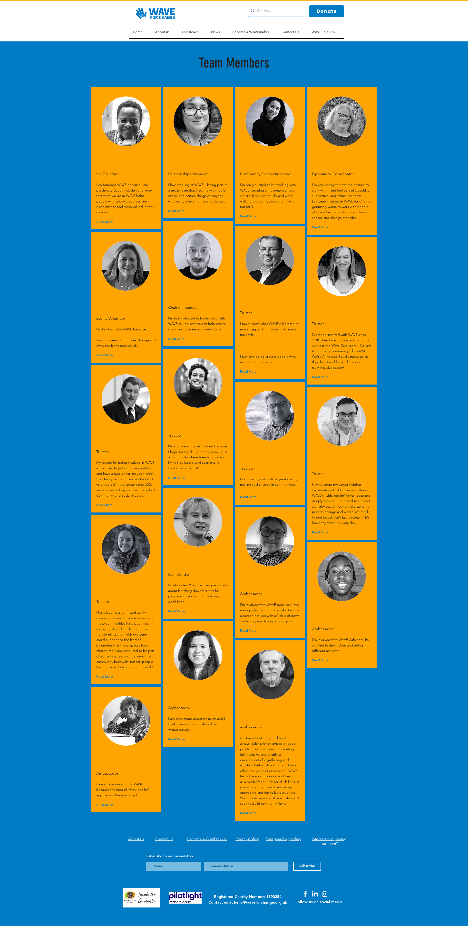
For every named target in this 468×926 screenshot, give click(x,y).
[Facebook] (305, 894)
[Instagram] (324, 894)
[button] (105, 222)
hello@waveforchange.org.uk (260, 902)
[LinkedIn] (315, 894)
